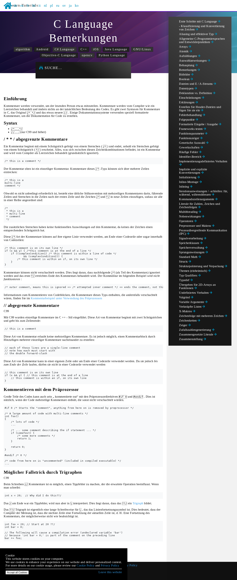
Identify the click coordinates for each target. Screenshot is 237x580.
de (15, 5)
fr (28, 5)
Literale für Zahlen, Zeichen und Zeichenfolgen (199, 205)
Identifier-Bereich (190, 156)
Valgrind (185, 297)
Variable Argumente (192, 302)
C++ (84, 49)
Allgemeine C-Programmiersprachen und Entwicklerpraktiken (202, 40)
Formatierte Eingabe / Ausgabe (199, 124)
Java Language (116, 49)
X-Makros (186, 311)
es (22, 5)
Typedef (184, 280)
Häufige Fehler (189, 152)
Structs (183, 261)
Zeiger (183, 325)
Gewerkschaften (189, 147)
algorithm (23, 49)
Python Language (112, 55)
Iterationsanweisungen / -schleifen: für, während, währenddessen (203, 193)
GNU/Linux (142, 49)
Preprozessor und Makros (195, 225)
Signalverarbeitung (191, 238)
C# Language (65, 49)
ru (57, 5)
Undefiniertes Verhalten (194, 292)
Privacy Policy (128, 565)
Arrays (183, 46)
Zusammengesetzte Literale (196, 334)
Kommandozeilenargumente (197, 199)
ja (70, 5)
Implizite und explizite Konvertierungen (193, 171)
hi (34, 5)
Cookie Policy (86, 565)
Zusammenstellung (191, 339)
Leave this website (110, 572)
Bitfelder (185, 74)
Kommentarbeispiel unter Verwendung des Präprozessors (66, 298)
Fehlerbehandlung (191, 115)
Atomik (184, 51)
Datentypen (186, 88)
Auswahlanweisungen (193, 60)
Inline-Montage (189, 181)
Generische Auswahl (192, 142)
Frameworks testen (191, 128)
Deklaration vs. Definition (196, 93)
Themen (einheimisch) (193, 270)
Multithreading (188, 211)
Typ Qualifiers (188, 275)
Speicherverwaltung (192, 247)
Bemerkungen (188, 69)
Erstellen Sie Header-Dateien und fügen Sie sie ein (200, 108)
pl (51, 5)
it (40, 5)
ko (77, 5)
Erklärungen (187, 102)
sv (64, 5)
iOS (96, 49)
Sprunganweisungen (192, 252)
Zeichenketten (188, 320)
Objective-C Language (59, 55)
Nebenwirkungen (190, 216)
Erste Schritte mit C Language (198, 21)
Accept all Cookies (17, 572)
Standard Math (188, 256)
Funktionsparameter (192, 133)
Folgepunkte (187, 119)
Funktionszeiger (189, 138)
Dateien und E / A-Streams (196, 83)
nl (45, 5)
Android (42, 49)
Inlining (184, 186)
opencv (87, 55)
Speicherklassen (189, 243)
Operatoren (186, 221)
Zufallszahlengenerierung (195, 329)
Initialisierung (188, 177)
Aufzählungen (188, 56)
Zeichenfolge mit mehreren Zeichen (202, 315)
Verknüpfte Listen (190, 306)
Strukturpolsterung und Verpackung (202, 266)
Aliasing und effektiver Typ (197, 34)
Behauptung (187, 65)
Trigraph (138, 503)
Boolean (184, 79)
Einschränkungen (190, 97)
